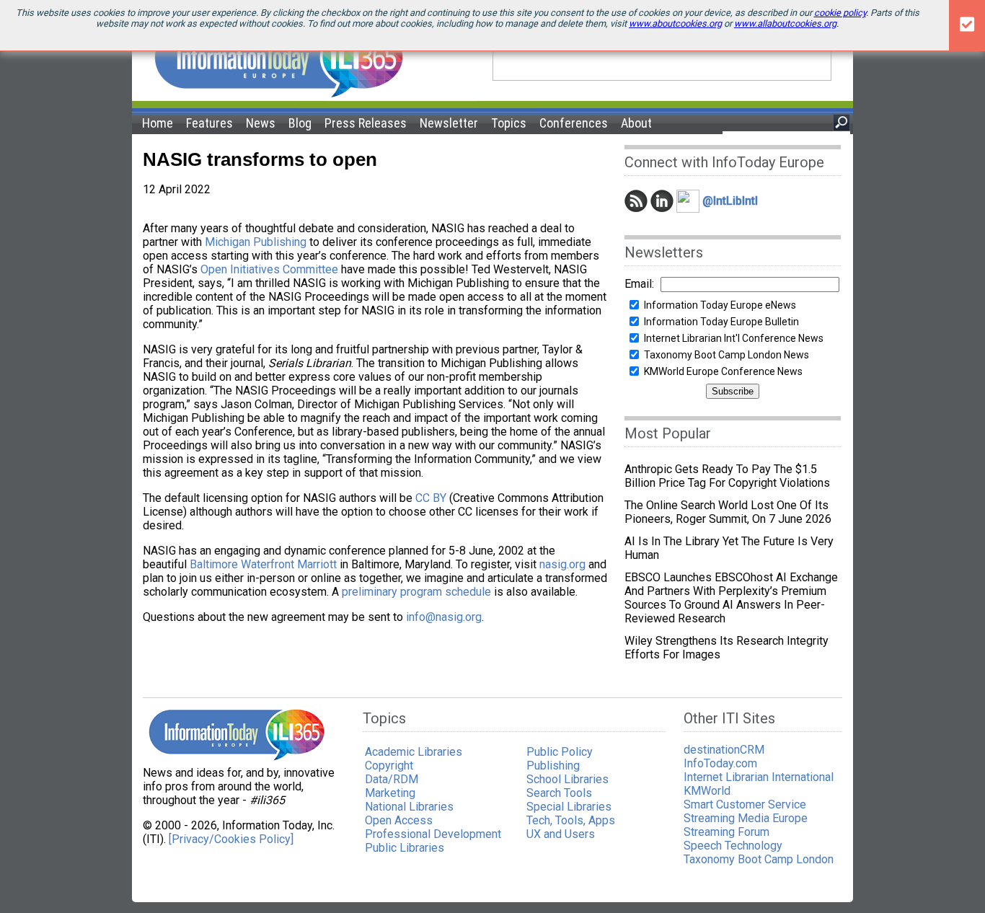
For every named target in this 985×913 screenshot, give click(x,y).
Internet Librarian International (759, 777)
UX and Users (560, 834)
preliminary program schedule (416, 592)
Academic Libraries (413, 752)
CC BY (430, 498)
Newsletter (449, 123)
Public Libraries (404, 848)
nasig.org (562, 564)
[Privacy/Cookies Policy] (231, 839)
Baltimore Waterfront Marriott (263, 564)
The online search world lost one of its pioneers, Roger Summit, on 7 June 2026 (727, 512)
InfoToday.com (720, 763)
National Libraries (409, 806)
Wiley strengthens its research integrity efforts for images (726, 647)
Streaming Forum (726, 832)
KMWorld (707, 791)
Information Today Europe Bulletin (721, 321)
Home (157, 123)
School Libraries (567, 779)
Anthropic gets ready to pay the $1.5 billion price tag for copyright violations (727, 476)
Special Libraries (568, 806)
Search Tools (559, 793)
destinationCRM (724, 750)
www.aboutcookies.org (675, 23)
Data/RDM (391, 779)
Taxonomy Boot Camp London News (726, 355)
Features (209, 123)
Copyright (389, 765)
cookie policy (840, 12)
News (260, 123)
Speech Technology (733, 845)
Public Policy (559, 752)
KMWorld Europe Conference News (723, 371)
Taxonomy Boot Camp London (759, 859)
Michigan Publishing (255, 242)
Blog (300, 123)
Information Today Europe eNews (720, 305)
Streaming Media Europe (746, 818)
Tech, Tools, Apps (570, 820)
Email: (639, 284)
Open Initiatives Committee (269, 269)
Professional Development (433, 834)
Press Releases (365, 123)
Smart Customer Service (745, 804)
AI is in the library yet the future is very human (729, 548)
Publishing (553, 765)
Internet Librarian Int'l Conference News (733, 338)
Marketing (390, 793)
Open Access (399, 820)
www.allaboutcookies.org (785, 23)
